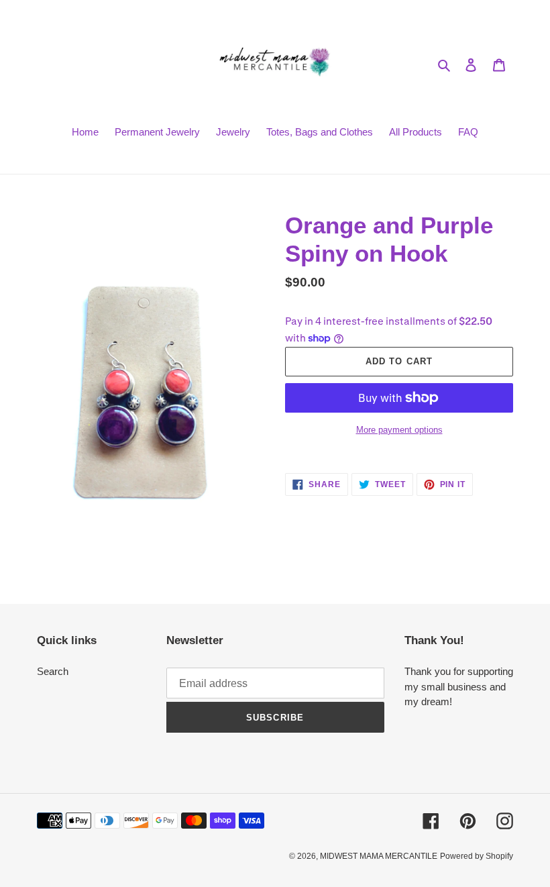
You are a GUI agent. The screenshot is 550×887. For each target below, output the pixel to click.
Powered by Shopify (476, 856)
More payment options (399, 430)
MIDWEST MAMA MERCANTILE (378, 856)
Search (52, 671)
